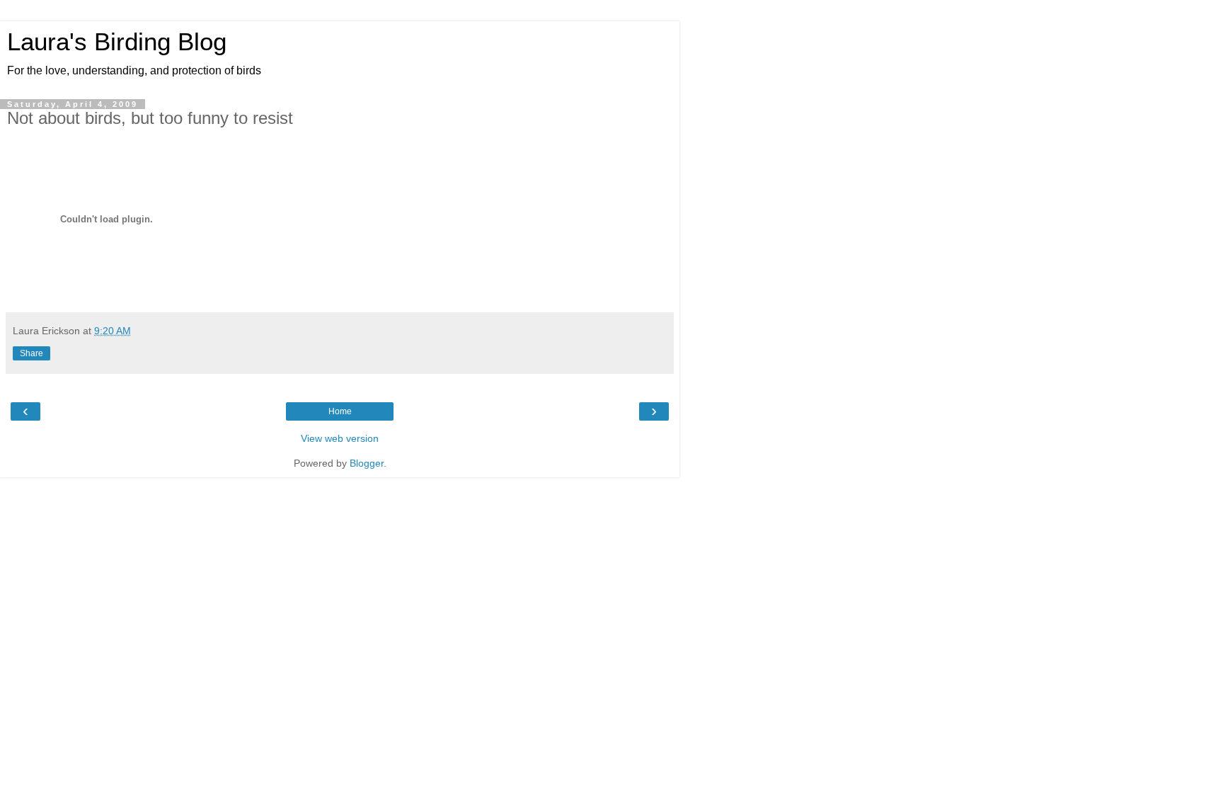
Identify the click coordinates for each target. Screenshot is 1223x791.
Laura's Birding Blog (116, 41)
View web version (340, 438)
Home (340, 411)
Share (31, 353)
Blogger (367, 463)
